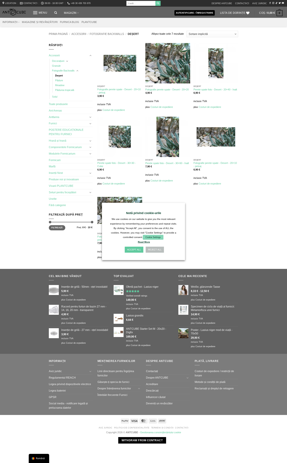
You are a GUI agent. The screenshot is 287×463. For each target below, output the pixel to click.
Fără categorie (57, 205)
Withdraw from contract (142, 440)
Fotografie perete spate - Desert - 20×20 (167, 89)
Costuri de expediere (113, 110)
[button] (40, 13)
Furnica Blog (69, 22)
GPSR (52, 397)
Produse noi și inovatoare (64, 179)
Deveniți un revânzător (159, 403)
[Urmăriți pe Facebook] (270, 3)
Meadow (59, 85)
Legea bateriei (57, 390)
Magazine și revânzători (40, 22)
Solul (54, 96)
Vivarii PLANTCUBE (61, 185)
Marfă (52, 166)
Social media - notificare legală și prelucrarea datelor (68, 405)
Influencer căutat (155, 397)
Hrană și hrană (57, 140)
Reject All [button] (155, 249)
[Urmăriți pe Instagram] (273, 3)
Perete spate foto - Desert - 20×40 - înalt (215, 89)
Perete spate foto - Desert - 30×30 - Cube (116, 165)
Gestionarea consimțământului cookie (160, 432)
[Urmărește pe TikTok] (277, 3)
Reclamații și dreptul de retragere (214, 388)
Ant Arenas (55, 110)
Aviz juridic (259, 3)
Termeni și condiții (162, 428)
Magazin (70, 12)
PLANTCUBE (89, 22)
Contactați (242, 3)
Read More (144, 242)
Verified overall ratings (136, 295)
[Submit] (157, 3)
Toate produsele (58, 104)
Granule (56, 65)
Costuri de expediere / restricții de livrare (214, 373)
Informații (9, 22)
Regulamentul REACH (62, 377)
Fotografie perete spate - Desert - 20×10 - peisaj (119, 91)
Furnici (53, 123)
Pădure (59, 80)
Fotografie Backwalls (107, 33)
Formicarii (55, 160)
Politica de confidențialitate (131, 428)
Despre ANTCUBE (222, 3)
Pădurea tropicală (64, 90)
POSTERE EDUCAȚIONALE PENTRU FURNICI (66, 132)
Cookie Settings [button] (153, 237)
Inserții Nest (56, 172)
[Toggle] (91, 56)
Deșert (59, 75)
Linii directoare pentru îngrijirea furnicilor (115, 373)
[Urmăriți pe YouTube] (283, 3)
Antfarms (54, 117)
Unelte (53, 198)
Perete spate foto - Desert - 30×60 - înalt (167, 163)
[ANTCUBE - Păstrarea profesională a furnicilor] (14, 12)
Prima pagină (58, 33)
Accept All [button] (134, 249)
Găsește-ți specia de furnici (113, 381)
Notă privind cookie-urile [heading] (143, 213)
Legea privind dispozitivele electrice (70, 384)
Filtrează (57, 228)
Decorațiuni (58, 61)
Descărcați (152, 390)
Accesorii (78, 33)
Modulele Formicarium (62, 153)
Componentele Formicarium (65, 147)
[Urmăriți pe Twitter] (280, 3)
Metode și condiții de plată (210, 381)
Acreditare (152, 384)
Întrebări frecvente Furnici (112, 394)
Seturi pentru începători (62, 192)
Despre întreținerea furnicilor (114, 388)
